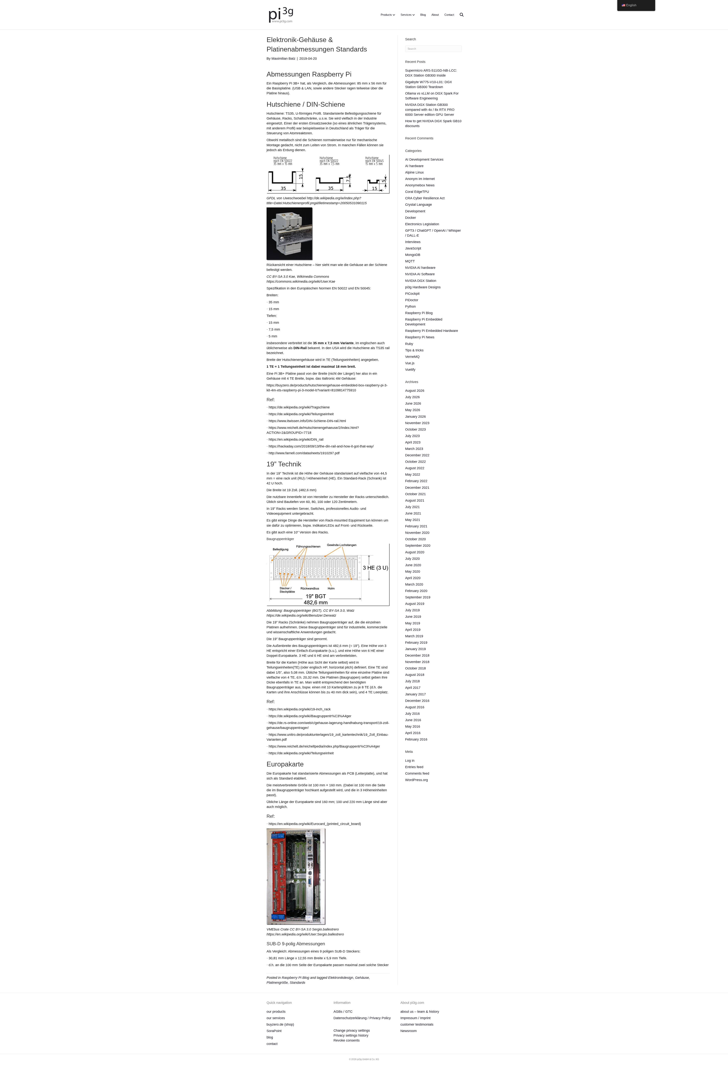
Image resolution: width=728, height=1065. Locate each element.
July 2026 (412, 397)
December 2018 (417, 655)
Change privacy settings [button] (351, 1030)
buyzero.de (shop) (280, 1024)
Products (386, 14)
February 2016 (416, 739)
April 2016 (412, 733)
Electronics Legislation (422, 224)
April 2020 (412, 578)
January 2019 (415, 649)
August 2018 (414, 675)
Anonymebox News (420, 185)
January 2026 (415, 416)
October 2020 (415, 539)
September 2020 (417, 545)
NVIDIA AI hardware (420, 268)
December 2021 (417, 487)
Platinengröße (277, 982)
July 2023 (412, 436)
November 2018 (417, 662)
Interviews (412, 242)
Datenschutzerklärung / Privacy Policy (362, 1018)
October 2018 (415, 668)
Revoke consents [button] (346, 1040)
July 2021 (412, 507)
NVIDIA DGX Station (420, 281)
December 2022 (417, 455)
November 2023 (417, 423)
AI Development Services (424, 159)
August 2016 (414, 707)
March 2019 (414, 636)
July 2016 (412, 713)
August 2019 (414, 604)
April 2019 (412, 630)
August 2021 (414, 500)
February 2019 (416, 642)
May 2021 (412, 520)
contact (272, 1044)
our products (276, 1011)
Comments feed (417, 773)
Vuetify (410, 369)
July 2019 (412, 610)
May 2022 (412, 474)
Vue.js (409, 363)
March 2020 (414, 584)
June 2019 (413, 617)
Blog (423, 14)
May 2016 (412, 726)
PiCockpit (412, 294)
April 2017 (412, 688)
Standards (297, 982)
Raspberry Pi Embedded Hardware (431, 331)
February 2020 (416, 591)
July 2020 (412, 559)
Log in (409, 760)
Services (406, 14)
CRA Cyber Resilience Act (425, 198)
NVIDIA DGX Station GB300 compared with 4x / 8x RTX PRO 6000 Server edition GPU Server (429, 110)
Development (415, 211)
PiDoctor (411, 300)
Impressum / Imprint (415, 1018)
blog (270, 1037)
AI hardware (414, 166)
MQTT (410, 261)
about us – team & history (419, 1011)
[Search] (459, 14)
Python (410, 306)
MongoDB (412, 255)
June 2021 (413, 513)
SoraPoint (274, 1031)
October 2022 (415, 462)
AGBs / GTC (342, 1011)
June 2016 (413, 720)
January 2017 (415, 694)
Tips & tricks (414, 350)
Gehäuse (362, 978)
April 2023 (412, 442)
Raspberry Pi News (419, 337)
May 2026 (412, 410)
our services (276, 1018)
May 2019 (412, 623)
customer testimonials (416, 1024)
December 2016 (417, 701)
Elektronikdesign (340, 978)
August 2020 (414, 552)
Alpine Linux (414, 172)
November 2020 (417, 533)
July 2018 (412, 681)
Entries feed (414, 767)
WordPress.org (416, 780)
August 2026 (414, 391)
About (435, 14)
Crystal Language (418, 204)
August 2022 (414, 468)
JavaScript (413, 248)
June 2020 (413, 565)
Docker (410, 218)
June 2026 (413, 403)
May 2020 (412, 571)
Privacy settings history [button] (350, 1035)
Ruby (409, 344)
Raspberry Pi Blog (295, 978)
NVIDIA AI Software (420, 274)
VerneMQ (412, 357)
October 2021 (415, 494)
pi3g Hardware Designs (423, 287)
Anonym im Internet (420, 179)
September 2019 (417, 597)
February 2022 (416, 481)
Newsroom (408, 1031)
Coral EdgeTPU (417, 192)
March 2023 (414, 449)
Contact (449, 14)
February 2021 (416, 526)
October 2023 (415, 429)
